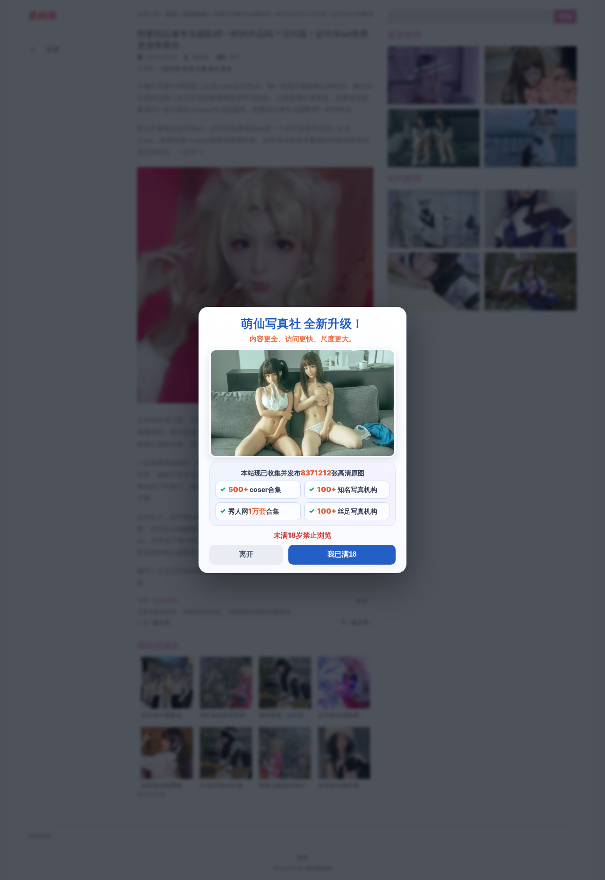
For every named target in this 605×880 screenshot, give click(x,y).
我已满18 (342, 554)
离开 (246, 554)
